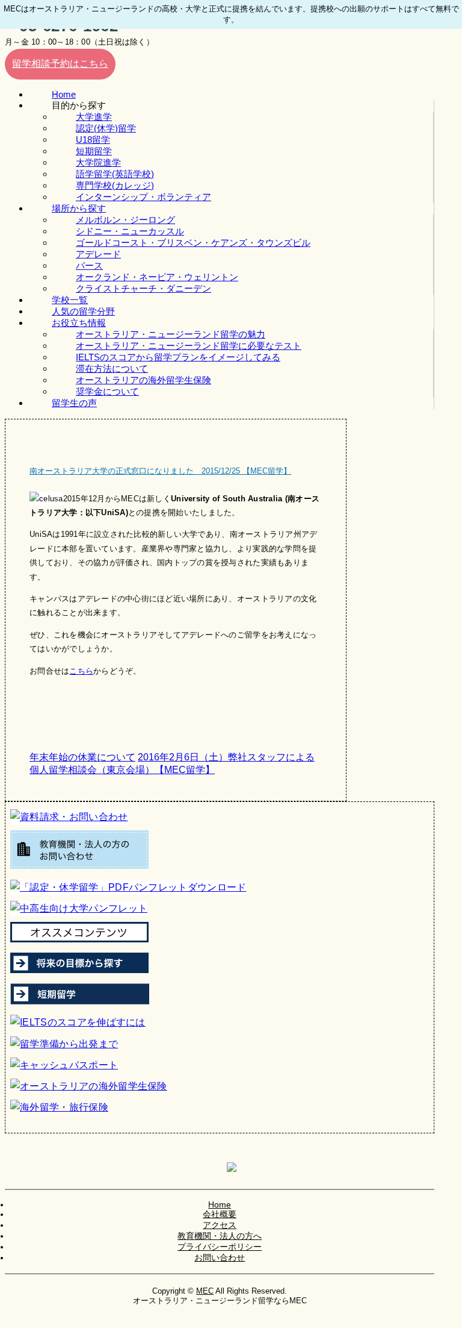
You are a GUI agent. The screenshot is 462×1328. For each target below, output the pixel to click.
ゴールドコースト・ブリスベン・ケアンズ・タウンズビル (193, 242)
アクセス (219, 1225)
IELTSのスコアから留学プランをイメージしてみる (178, 357)
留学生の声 (74, 403)
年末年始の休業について (82, 757)
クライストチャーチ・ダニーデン (143, 288)
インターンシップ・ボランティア (143, 197)
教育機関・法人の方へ (219, 1236)
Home (219, 1204)
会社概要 (219, 1214)
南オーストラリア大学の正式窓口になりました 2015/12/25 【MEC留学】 (160, 470)
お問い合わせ (219, 1257)
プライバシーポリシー (219, 1246)
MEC (205, 1290)
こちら (81, 670)
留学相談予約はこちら (60, 63)
